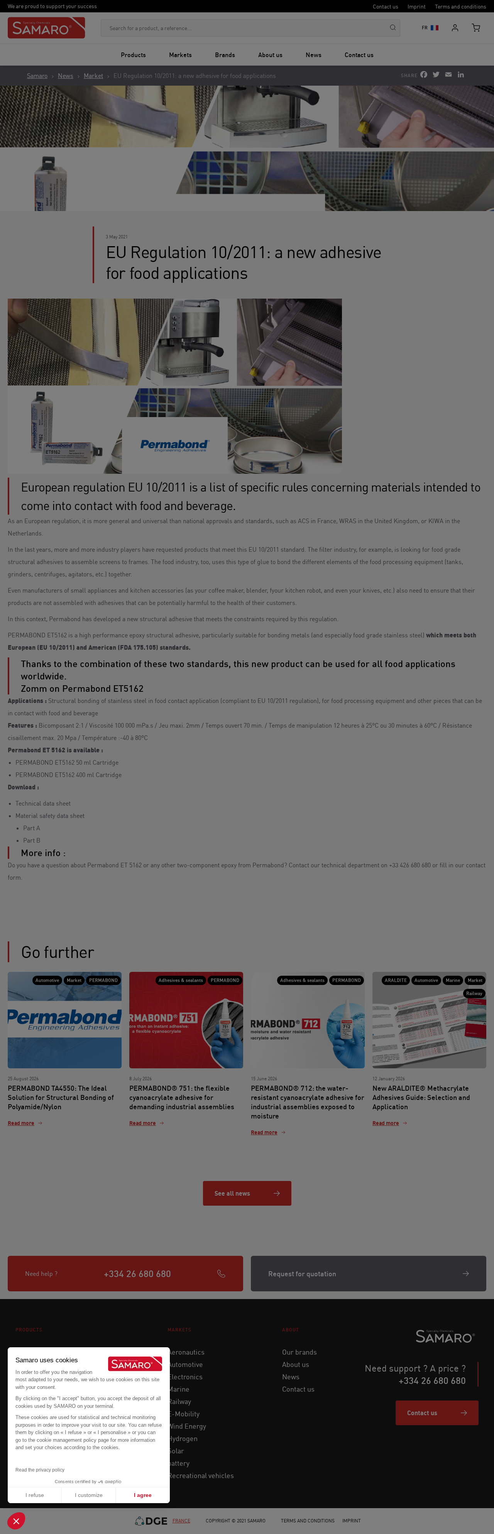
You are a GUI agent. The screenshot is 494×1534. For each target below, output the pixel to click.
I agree (143, 1495)
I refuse (34, 1495)
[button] (16, 1521)
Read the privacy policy (39, 1470)
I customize (89, 1495)
